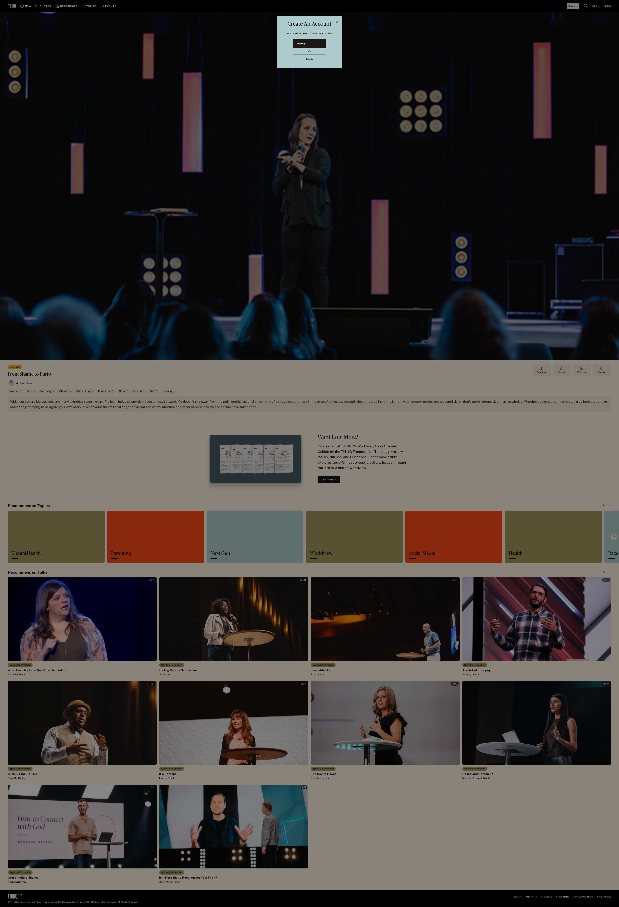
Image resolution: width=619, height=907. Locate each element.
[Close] (337, 22)
